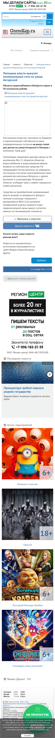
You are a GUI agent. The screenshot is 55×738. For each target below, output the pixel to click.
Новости (16, 64)
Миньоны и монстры (33, 477)
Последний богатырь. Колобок (31, 598)
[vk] (37, 226)
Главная (6, 64)
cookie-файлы (30, 720)
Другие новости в (24, 225)
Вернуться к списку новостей (21, 278)
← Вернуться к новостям (27, 218)
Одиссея (38, 537)
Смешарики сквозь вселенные (31, 658)
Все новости (16, 50)
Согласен (27, 735)
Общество (28, 64)
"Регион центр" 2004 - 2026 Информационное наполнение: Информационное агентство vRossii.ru (25, 704)
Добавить (41, 260)
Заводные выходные (40, 50)
